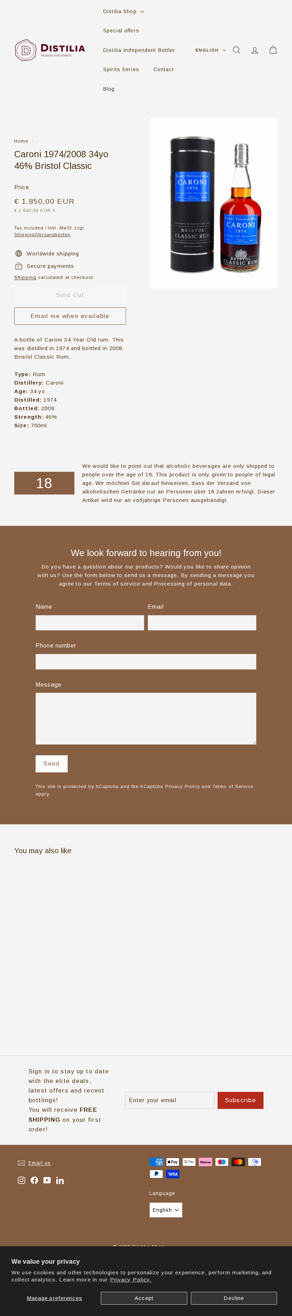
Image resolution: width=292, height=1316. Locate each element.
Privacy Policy (182, 786)
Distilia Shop (121, 11)
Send (51, 763)
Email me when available (70, 316)
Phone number (56, 646)
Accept (144, 1298)
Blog (109, 89)
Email (156, 607)
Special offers (121, 30)
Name (44, 607)
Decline (234, 1298)
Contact (163, 69)
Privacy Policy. (131, 1280)
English (207, 50)
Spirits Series (121, 69)
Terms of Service (233, 786)
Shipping (25, 277)
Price (21, 187)
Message (49, 685)
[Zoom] (214, 203)
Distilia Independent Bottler (139, 50)
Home (21, 141)
